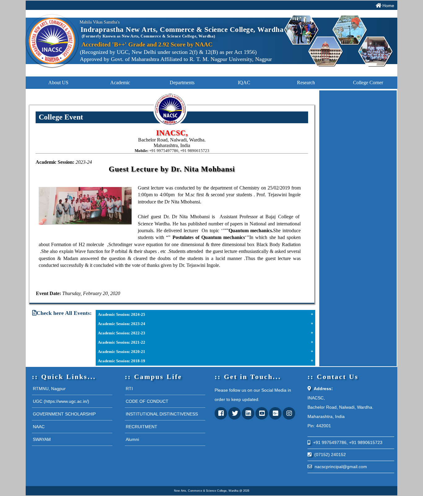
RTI (129, 388)
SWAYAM (42, 439)
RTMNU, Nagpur (49, 388)
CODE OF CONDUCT (147, 401)
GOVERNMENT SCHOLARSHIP (64, 413)
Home (388, 5)
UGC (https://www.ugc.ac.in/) (61, 401)
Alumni (132, 439)
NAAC (39, 426)
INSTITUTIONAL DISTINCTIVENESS (162, 413)
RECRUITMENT (141, 426)
